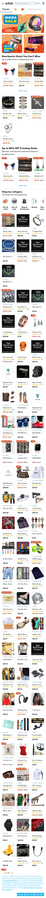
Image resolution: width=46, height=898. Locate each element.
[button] (34, 3)
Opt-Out (29, 894)
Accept (20, 894)
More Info (39, 894)
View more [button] (23, 91)
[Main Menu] (2, 4)
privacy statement (11, 880)
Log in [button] (37, 3)
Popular (6, 9)
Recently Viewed (34, 9)
